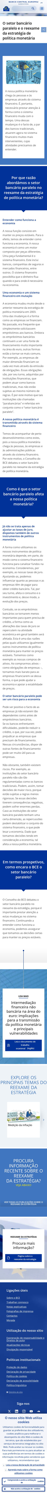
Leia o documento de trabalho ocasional (25, 1045)
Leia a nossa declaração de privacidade (25, 1465)
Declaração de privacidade (21, 1372)
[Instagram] (24, 1411)
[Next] (43, 1119)
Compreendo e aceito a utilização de (26, 1481)
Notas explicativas (17, 1307)
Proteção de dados (17, 1367)
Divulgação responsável (20, 1350)
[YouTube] (31, 1411)
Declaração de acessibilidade (23, 1381)
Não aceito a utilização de (25, 1489)
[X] (9, 1411)
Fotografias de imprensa (20, 1311)
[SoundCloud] (38, 1411)
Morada (11, 1320)
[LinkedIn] (16, 1411)
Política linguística (17, 1385)
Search (33, 8)
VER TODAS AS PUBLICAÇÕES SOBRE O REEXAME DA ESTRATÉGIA (23, 1203)
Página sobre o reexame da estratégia (25, 1258)
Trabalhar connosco (17, 1302)
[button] (42, 3)
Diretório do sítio (16, 1392)
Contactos (12, 1316)
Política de (17, 1376)
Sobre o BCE (13, 1298)
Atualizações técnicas (18, 1345)
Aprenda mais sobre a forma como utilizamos (25, 1471)
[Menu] (42, 8)
